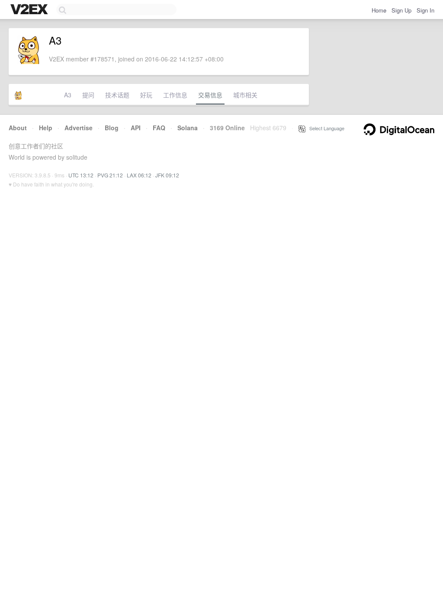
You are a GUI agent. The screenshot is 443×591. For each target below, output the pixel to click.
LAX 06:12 (139, 175)
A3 (67, 94)
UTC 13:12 (80, 175)
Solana (187, 127)
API (136, 127)
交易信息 (210, 94)
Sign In (425, 10)
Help (45, 127)
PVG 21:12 (110, 175)
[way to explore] (30, 10)
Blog (112, 127)
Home (379, 10)
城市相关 (245, 94)
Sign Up (401, 10)
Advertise (78, 127)
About (18, 127)
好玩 (146, 94)
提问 (88, 94)
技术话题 (117, 94)
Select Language (324, 128)
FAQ (159, 127)
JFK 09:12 (167, 175)
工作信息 (175, 94)
